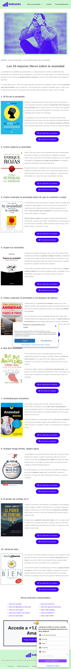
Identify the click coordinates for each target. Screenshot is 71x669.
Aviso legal (11, 666)
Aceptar (24, 340)
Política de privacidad (23, 666)
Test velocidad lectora (61, 4)
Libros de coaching (15, 604)
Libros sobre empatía (48, 610)
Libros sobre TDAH (47, 616)
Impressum (47, 344)
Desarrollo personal (14, 60)
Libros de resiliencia (47, 613)
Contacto (49, 4)
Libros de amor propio (16, 610)
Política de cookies (25, 344)
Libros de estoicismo (48, 604)
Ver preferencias (46, 340)
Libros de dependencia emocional (20, 607)
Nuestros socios (34, 332)
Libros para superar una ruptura (19, 613)
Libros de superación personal (51, 607)
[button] (56, 326)
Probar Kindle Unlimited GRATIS (35, 640)
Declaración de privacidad (37, 344)
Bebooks (4, 60)
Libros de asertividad (16, 616)
